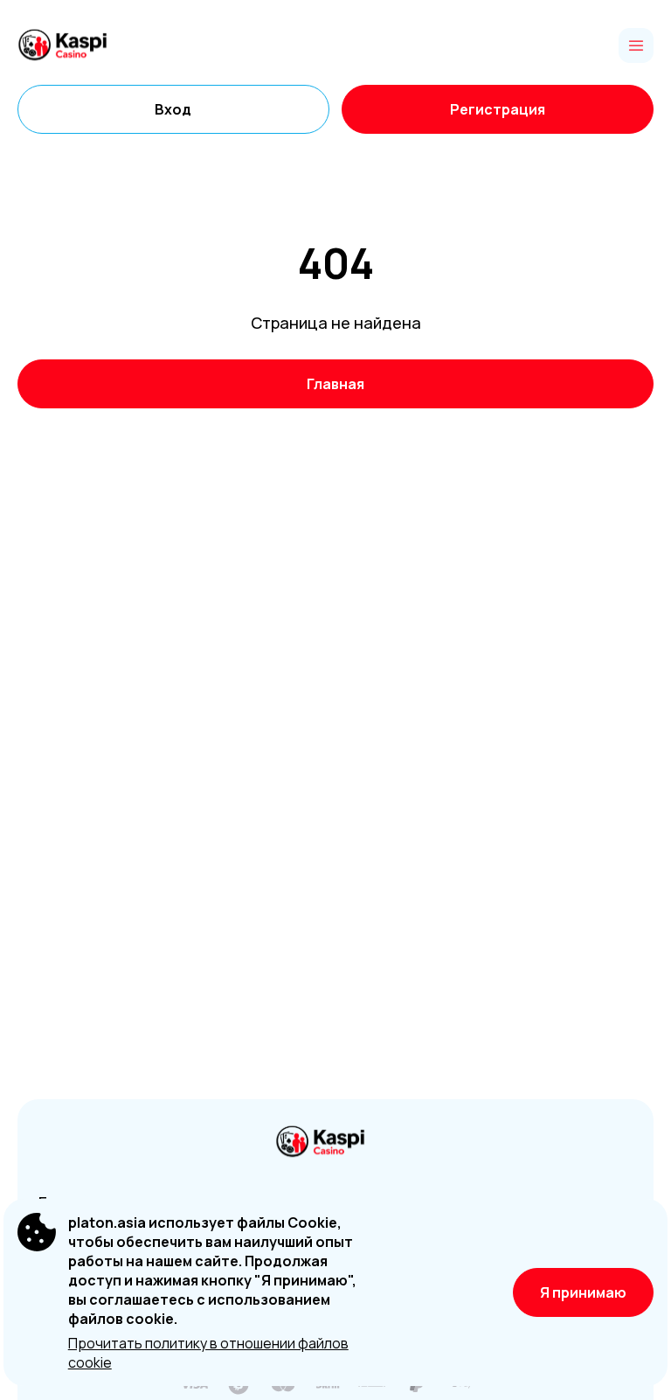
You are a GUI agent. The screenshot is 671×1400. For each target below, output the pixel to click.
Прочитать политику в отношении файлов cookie (208, 1353)
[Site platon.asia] (78, 45)
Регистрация (497, 109)
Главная (335, 384)
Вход (173, 109)
